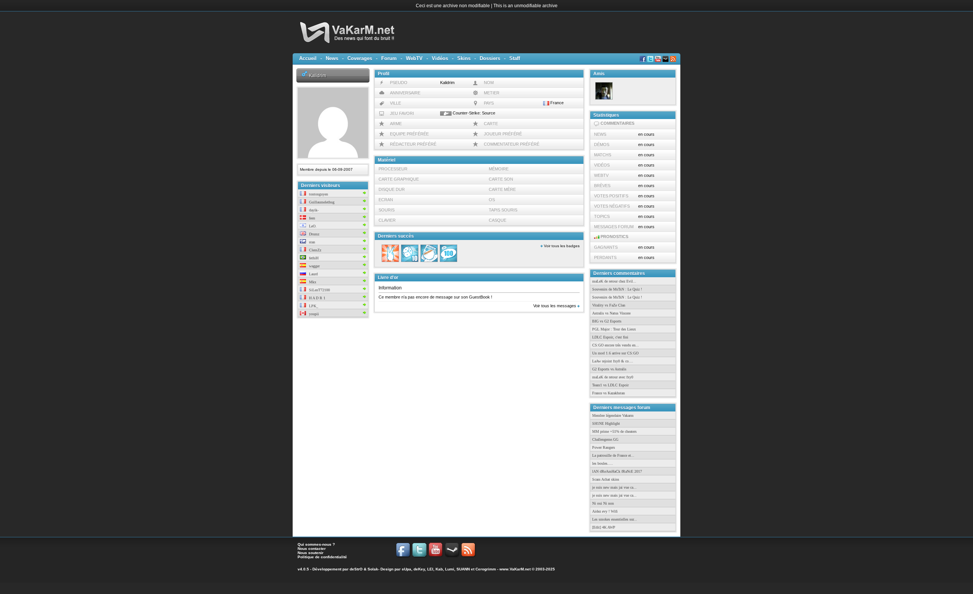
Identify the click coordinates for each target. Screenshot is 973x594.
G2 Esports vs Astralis (609, 369)
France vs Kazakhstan (608, 393)
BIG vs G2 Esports (606, 321)
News (332, 58)
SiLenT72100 (319, 290)
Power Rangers (603, 447)
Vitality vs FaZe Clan (608, 305)
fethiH (313, 258)
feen (311, 218)
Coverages (359, 58)
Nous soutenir (310, 553)
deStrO (356, 569)
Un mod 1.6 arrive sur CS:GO (615, 353)
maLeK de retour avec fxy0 (612, 377)
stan (311, 242)
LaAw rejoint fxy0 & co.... (612, 361)
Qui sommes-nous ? (316, 544)
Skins (464, 58)
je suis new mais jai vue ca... (614, 487)
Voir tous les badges (561, 246)
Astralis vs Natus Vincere (611, 313)
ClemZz (314, 250)
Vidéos (440, 58)
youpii (313, 314)
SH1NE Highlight (606, 423)
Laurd (313, 274)
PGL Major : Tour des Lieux (614, 329)
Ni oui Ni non (603, 503)
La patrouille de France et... (613, 455)
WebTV (414, 58)
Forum (389, 58)
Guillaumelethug (321, 202)
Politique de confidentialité (322, 557)
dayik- (313, 210)
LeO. (312, 226)
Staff (514, 58)
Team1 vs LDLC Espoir (610, 385)
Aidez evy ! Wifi (605, 511)
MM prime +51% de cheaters (614, 431)
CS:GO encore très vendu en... (615, 345)
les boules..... (602, 463)
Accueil (308, 58)
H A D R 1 (316, 298)
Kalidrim (317, 75)
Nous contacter (312, 548)
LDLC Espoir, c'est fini (610, 337)
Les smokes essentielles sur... (614, 519)
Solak (373, 569)
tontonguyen (318, 194)
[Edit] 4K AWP (603, 527)
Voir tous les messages (555, 305)
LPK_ (313, 306)
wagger (314, 266)
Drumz (313, 234)
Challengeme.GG (605, 439)
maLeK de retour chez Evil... (614, 281)
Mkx (312, 282)
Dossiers (490, 58)
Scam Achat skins (605, 479)
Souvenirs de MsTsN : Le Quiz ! (617, 289)
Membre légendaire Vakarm (613, 415)
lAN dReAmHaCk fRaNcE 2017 (617, 471)
